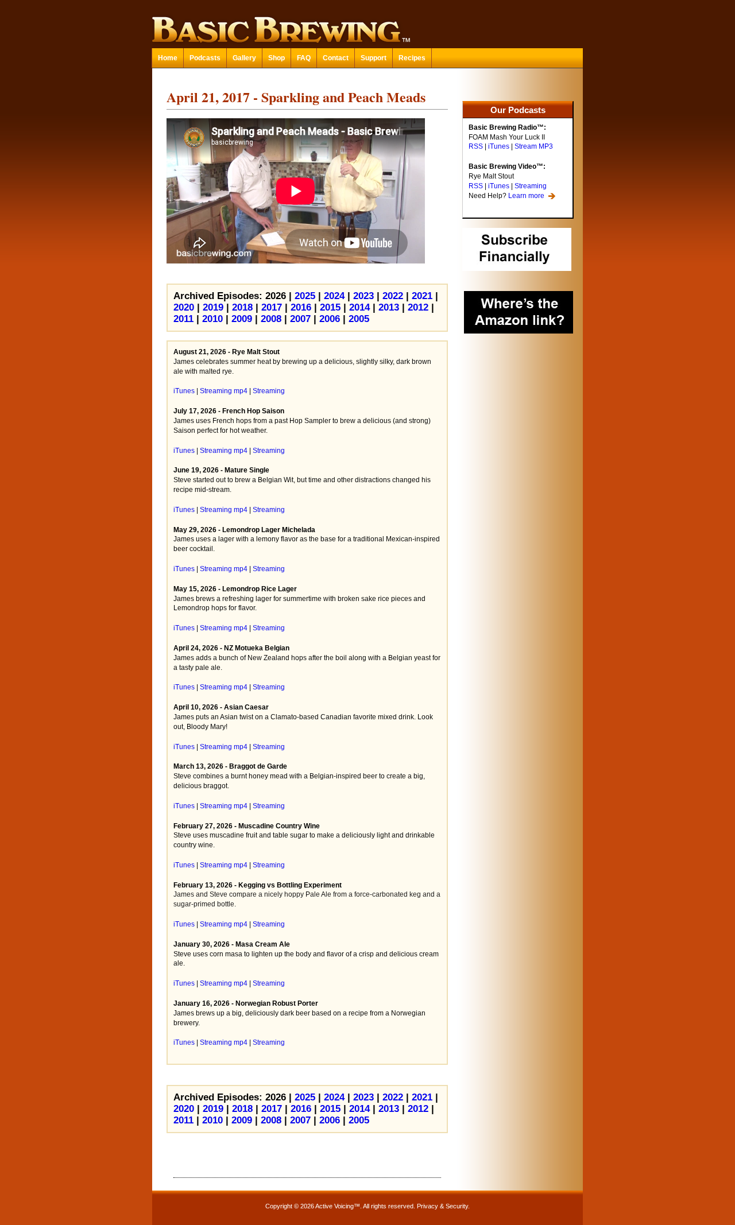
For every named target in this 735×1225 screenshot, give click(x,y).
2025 (305, 295)
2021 (422, 295)
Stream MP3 (533, 146)
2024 (334, 295)
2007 (300, 318)
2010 (212, 318)
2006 (329, 318)
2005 (359, 318)
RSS (476, 146)
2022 (392, 295)
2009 (241, 318)
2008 (271, 318)
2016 (301, 307)
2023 (363, 295)
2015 (330, 307)
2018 (242, 307)
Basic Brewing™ (367, 23)
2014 (359, 307)
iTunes (498, 146)
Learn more (526, 196)
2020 (183, 307)
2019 (213, 307)
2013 (388, 307)
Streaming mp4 (223, 391)
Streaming (530, 186)
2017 (271, 307)
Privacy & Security (442, 1206)
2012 (418, 307)
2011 (183, 318)
